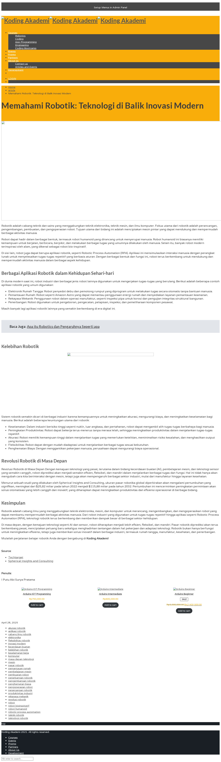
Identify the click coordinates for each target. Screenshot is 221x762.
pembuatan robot (18, 674)
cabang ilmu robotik (19, 634)
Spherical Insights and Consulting (30, 561)
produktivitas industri (20, 693)
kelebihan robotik (18, 649)
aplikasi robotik (17, 631)
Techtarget (15, 557)
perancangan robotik (20, 690)
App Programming (26, 42)
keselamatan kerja (18, 652)
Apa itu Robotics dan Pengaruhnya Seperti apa (63, 326)
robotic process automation (24, 711)
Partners (13, 746)
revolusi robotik (17, 699)
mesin (11, 662)
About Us (13, 749)
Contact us (21, 63)
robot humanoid (17, 708)
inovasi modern (17, 643)
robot (11, 702)
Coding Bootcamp (25, 48)
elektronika (14, 637)
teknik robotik (16, 715)
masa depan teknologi (21, 659)
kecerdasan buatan (19, 646)
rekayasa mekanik (18, 696)
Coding (19, 38)
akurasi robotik (16, 628)
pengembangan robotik (21, 680)
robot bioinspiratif (18, 705)
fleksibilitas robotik (19, 640)
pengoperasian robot (20, 687)
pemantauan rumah (19, 668)
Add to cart (37, 605)
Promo (12, 743)
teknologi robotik (18, 718)
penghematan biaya (19, 684)
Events (12, 740)
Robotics (20, 35)
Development (16, 753)
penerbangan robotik (20, 677)
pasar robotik (16, 665)
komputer (14, 656)
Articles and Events (26, 66)
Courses (13, 737)
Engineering (22, 45)
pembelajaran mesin (19, 671)
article (11, 90)
